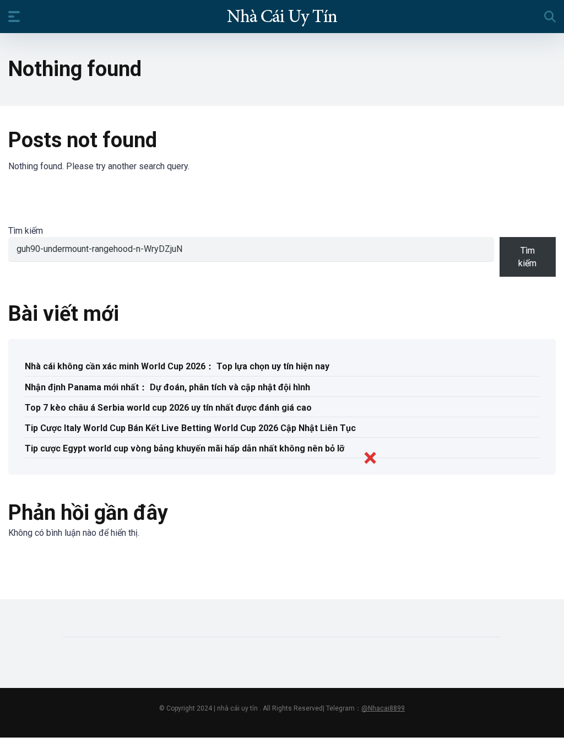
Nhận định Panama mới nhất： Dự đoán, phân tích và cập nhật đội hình (167, 387)
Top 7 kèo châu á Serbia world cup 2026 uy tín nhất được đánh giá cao (168, 407)
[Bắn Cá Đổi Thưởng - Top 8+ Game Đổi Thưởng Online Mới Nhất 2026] (282, 16)
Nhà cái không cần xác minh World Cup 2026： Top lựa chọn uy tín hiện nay (177, 366)
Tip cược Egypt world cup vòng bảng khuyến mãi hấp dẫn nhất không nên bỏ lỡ (184, 448)
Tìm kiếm (25, 230)
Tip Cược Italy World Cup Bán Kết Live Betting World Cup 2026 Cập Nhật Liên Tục (190, 428)
